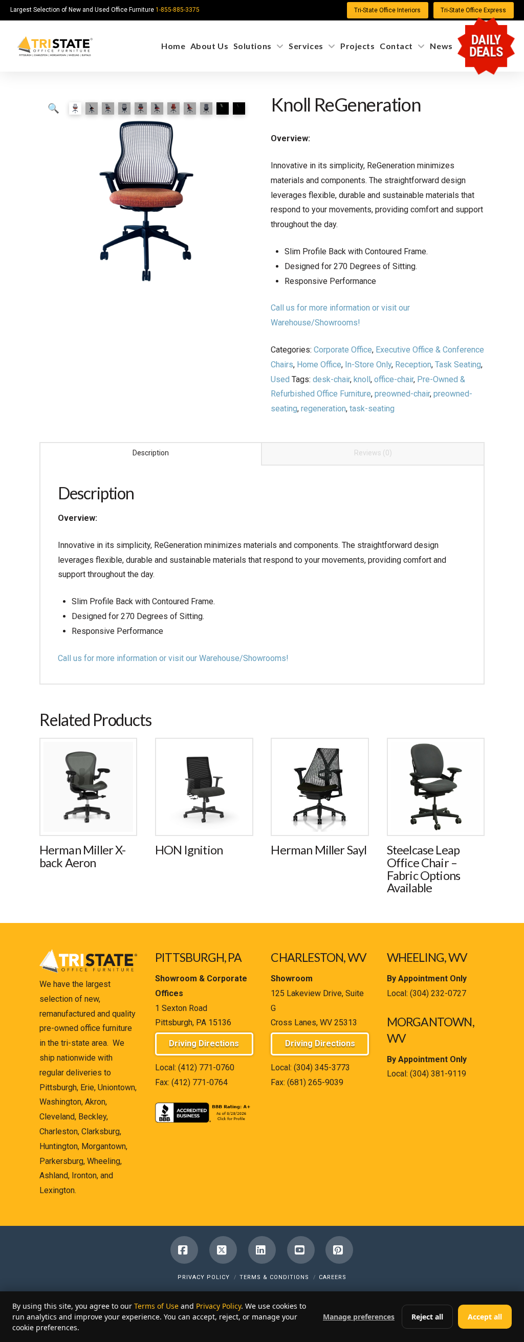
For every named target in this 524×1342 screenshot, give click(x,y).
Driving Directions (204, 1043)
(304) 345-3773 (322, 1067)
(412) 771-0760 (206, 1067)
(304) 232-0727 (438, 993)
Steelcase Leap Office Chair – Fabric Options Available (423, 869)
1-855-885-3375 (178, 9)
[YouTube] (301, 1250)
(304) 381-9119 (438, 1074)
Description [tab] (151, 453)
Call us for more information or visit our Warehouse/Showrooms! (173, 658)
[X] (223, 1250)
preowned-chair (402, 394)
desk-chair (331, 379)
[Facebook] (184, 1250)
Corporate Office (343, 350)
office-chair (393, 379)
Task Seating (458, 364)
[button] (53, 108)
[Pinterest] (339, 1250)
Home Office (319, 364)
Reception (413, 364)
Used (280, 379)
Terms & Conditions (274, 1277)
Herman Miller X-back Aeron (82, 856)
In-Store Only (368, 364)
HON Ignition (189, 850)
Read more (88, 817)
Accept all (485, 1317)
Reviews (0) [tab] (373, 453)
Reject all (427, 1317)
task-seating (372, 408)
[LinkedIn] (262, 1250)
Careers (332, 1277)
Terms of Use (156, 1306)
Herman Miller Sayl (318, 850)
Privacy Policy (204, 1277)
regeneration (323, 408)
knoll (362, 379)
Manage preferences (359, 1317)
